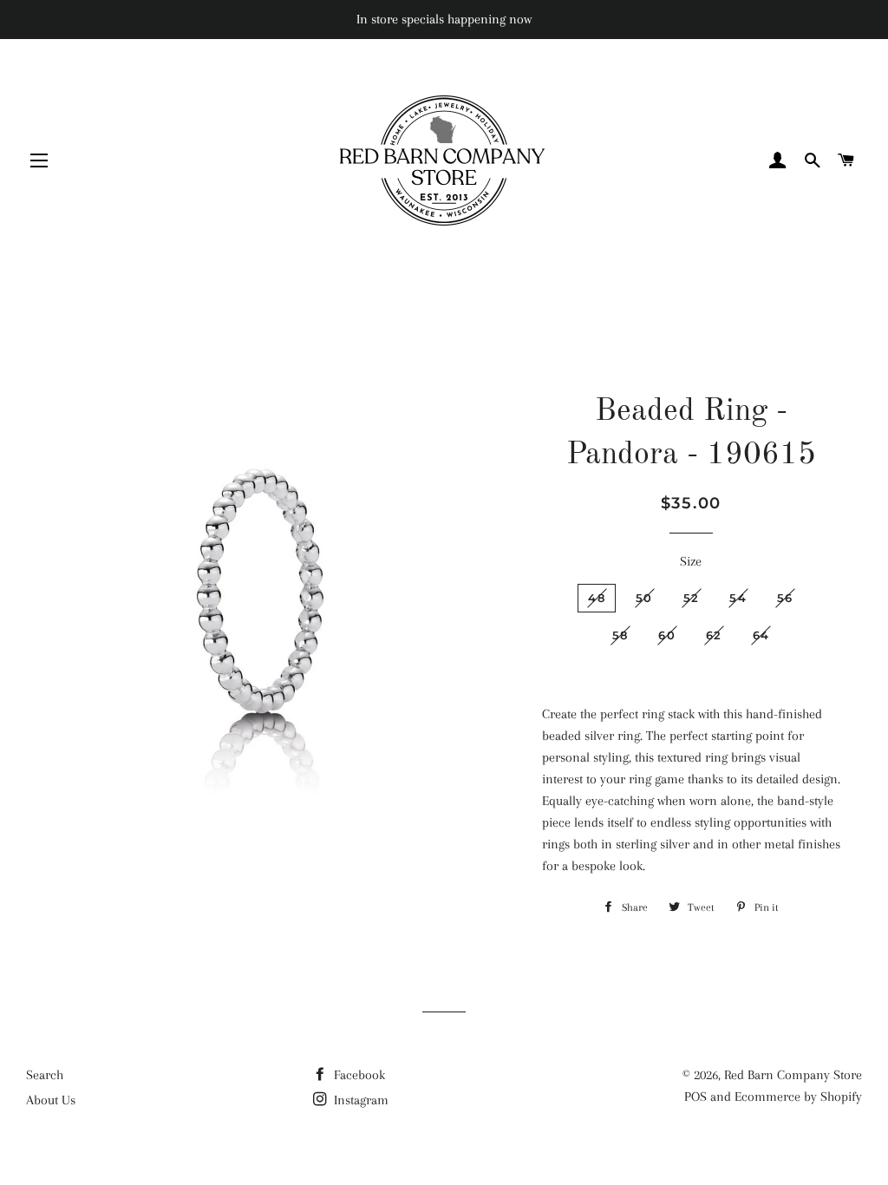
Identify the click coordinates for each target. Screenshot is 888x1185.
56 (785, 598)
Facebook (357, 1075)
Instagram (359, 1100)
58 (620, 635)
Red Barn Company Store (793, 1075)
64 (761, 635)
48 (596, 598)
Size (691, 561)
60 (667, 635)
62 (714, 635)
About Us (50, 1100)
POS (695, 1096)
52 (691, 598)
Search (44, 1075)
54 (738, 598)
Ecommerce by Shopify (798, 1096)
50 (644, 598)
